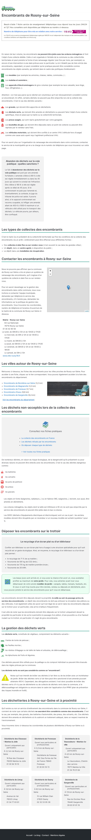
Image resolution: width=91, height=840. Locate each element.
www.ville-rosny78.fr (11, 356)
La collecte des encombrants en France (37, 438)
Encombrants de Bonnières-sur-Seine (19, 383)
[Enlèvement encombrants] (8, 8)
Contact (45, 835)
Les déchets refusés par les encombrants (38, 442)
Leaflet (87, 311)
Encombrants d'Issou (12, 392)
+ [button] (50, 270)
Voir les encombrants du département (18, 400)
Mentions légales (57, 835)
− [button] (50, 274)
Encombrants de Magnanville (16, 386)
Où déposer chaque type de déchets (36, 445)
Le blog (37, 835)
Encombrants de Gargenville (16, 395)
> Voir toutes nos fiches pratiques (35, 452)
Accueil (29, 835)
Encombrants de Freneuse (15, 389)
